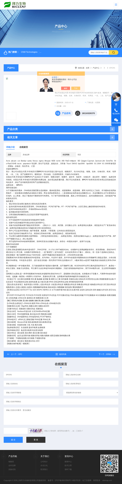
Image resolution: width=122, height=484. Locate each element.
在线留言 (23, 147)
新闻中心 (68, 462)
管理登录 (96, 480)
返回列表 (62, 354)
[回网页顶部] (116, 104)
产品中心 (11, 68)
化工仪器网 (86, 480)
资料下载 (68, 469)
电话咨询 (116, 114)
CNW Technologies (29, 52)
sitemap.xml (107, 480)
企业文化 (44, 465)
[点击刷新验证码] (36, 430)
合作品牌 (12, 465)
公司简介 (44, 462)
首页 (87, 68)
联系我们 (44, 469)
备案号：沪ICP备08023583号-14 (60, 480)
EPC (20, 354)
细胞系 (11, 462)
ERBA (108, 354)
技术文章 (68, 465)
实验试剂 (12, 469)
